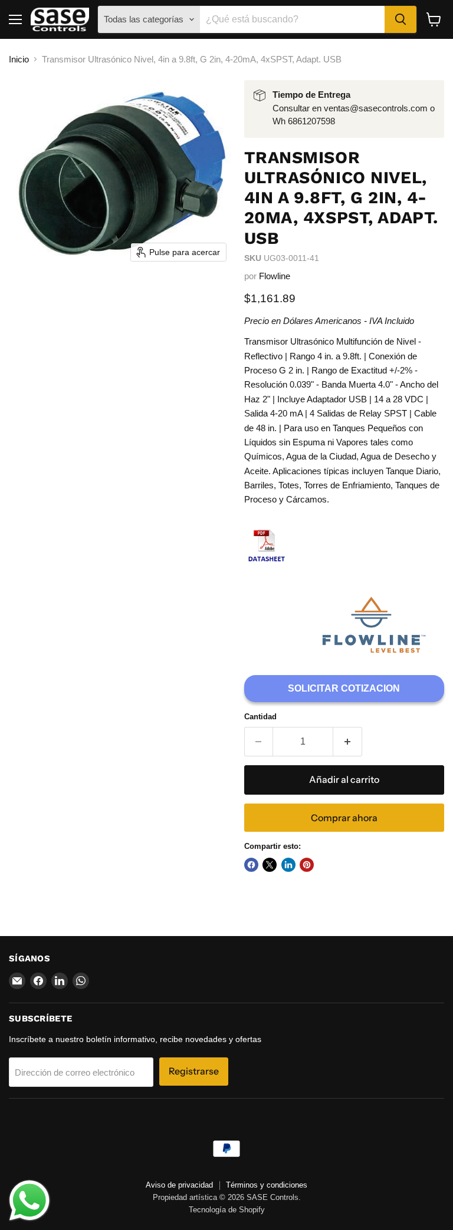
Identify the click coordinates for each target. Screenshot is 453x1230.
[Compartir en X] (269, 865)
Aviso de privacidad (179, 1185)
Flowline (274, 276)
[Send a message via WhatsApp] (29, 1200)
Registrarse (194, 1071)
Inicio (19, 59)
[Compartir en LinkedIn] (288, 865)
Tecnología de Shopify (227, 1209)
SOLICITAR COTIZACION (344, 688)
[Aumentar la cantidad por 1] (347, 741)
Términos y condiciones (266, 1185)
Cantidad (260, 716)
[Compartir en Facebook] (251, 865)
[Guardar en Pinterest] (307, 865)
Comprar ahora (344, 818)
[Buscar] (400, 19)
